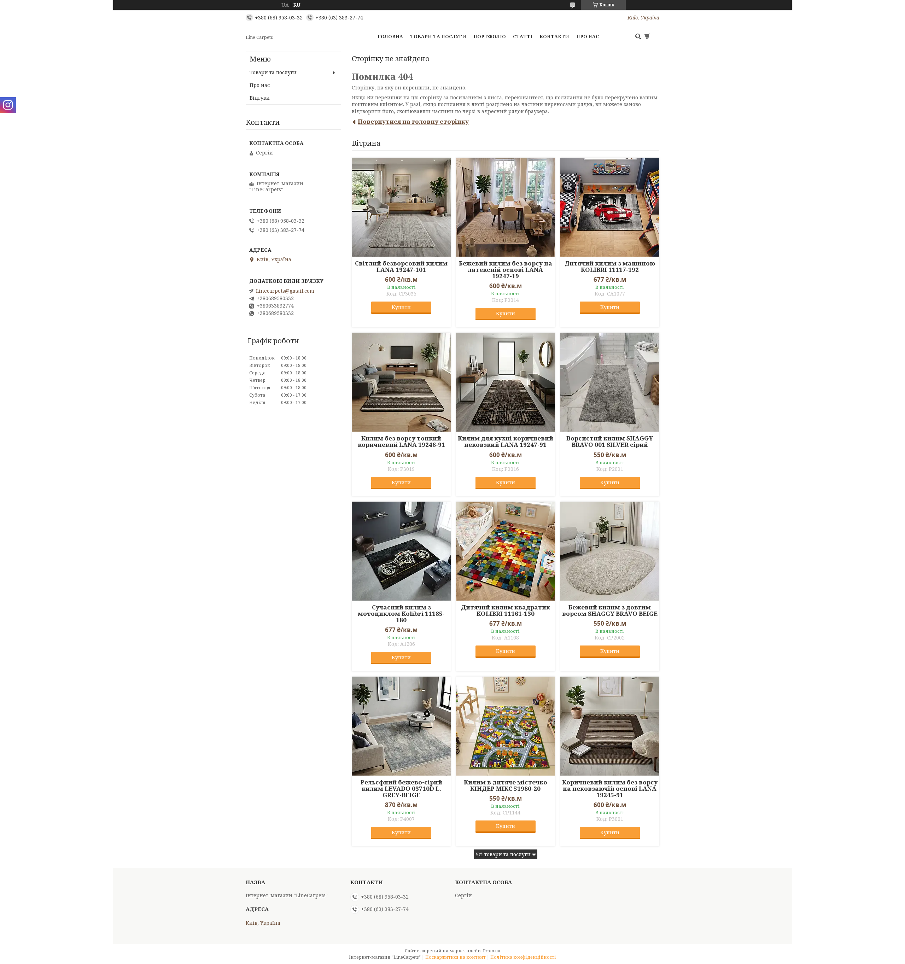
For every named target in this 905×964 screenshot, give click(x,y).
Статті (522, 36)
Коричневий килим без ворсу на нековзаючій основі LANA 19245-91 (610, 788)
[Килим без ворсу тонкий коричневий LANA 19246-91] (401, 382)
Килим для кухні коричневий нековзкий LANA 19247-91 (505, 441)
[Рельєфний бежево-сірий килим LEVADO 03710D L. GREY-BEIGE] (401, 726)
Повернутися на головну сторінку (413, 121)
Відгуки (260, 97)
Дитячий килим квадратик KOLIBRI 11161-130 (505, 610)
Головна (390, 36)
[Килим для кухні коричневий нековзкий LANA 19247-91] (505, 382)
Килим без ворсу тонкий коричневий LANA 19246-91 (401, 441)
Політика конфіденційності (523, 957)
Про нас (587, 36)
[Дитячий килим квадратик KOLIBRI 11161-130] (505, 551)
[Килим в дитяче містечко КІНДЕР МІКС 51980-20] (505, 726)
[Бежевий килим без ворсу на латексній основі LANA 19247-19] (505, 207)
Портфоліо (489, 36)
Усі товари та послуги (503, 854)
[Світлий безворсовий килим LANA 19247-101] (401, 207)
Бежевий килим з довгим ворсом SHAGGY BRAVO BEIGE (610, 610)
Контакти (554, 36)
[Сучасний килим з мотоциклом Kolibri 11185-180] (401, 551)
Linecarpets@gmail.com (285, 291)
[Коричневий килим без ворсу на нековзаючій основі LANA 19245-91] (609, 726)
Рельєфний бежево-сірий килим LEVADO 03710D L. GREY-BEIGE (401, 788)
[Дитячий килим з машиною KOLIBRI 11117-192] (609, 207)
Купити (401, 307)
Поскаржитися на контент (455, 957)
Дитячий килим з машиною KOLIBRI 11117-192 (610, 266)
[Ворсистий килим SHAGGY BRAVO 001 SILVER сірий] (609, 382)
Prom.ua (491, 951)
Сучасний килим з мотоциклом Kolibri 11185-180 (401, 613)
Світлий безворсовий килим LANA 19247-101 (401, 266)
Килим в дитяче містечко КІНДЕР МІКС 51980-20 (505, 785)
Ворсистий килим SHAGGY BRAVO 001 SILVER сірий (609, 441)
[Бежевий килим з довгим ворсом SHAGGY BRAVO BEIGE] (609, 551)
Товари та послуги (438, 36)
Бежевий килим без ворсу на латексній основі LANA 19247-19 (505, 269)
